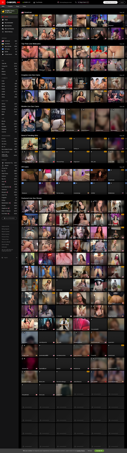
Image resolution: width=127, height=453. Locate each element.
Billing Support (5, 229)
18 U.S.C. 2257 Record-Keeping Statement (7, 250)
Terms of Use (5, 239)
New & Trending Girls (29, 135)
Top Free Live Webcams (31, 44)
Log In (122, 2)
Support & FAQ (5, 226)
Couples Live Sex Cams (30, 75)
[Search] (76, 2)
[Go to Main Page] (13, 2)
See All (122, 12)
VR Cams (25, 167)
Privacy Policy (5, 236)
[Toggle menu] (3, 2)
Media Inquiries (5, 234)
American (28, 12)
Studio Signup (5, 244)
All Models (4, 247)
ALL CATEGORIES (10, 218)
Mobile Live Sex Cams (30, 106)
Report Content (5, 231)
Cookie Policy (81, 450)
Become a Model (6, 242)
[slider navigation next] (122, 27)
